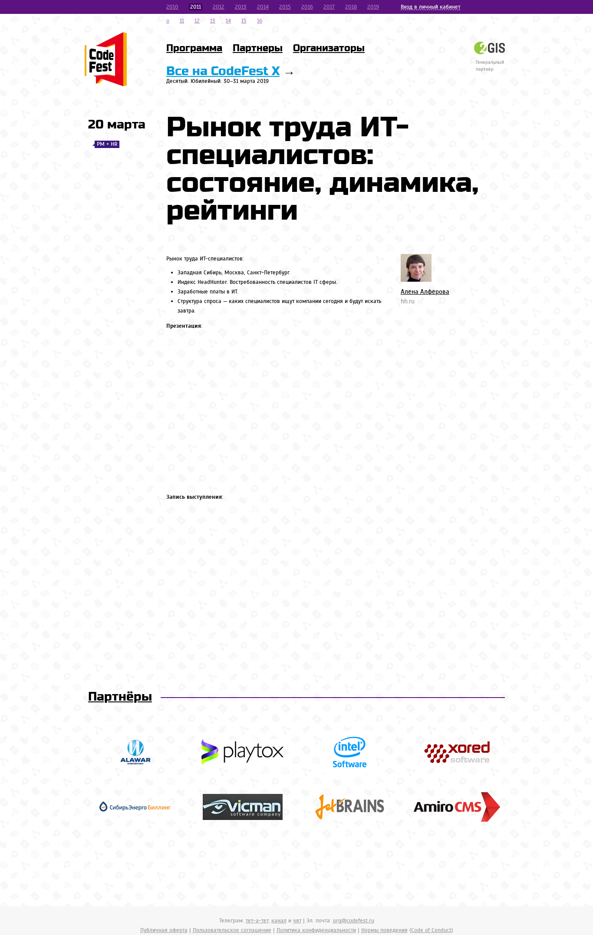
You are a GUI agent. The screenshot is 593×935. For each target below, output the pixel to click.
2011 (195, 6)
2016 (307, 6)
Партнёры (120, 697)
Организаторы (329, 48)
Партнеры (258, 48)
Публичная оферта (164, 930)
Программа (194, 48)
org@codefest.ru (353, 920)
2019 (373, 6)
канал (279, 920)
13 (212, 20)
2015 (285, 6)
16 (259, 20)
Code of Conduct (431, 930)
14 (228, 20)
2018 (351, 6)
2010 (172, 6)
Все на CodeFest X (223, 71)
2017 (329, 6)
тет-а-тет (257, 920)
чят (297, 920)
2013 (241, 6)
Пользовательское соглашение (232, 930)
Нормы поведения (384, 930)
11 (182, 20)
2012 (218, 6)
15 (244, 20)
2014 (263, 6)
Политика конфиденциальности (316, 930)
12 (197, 20)
